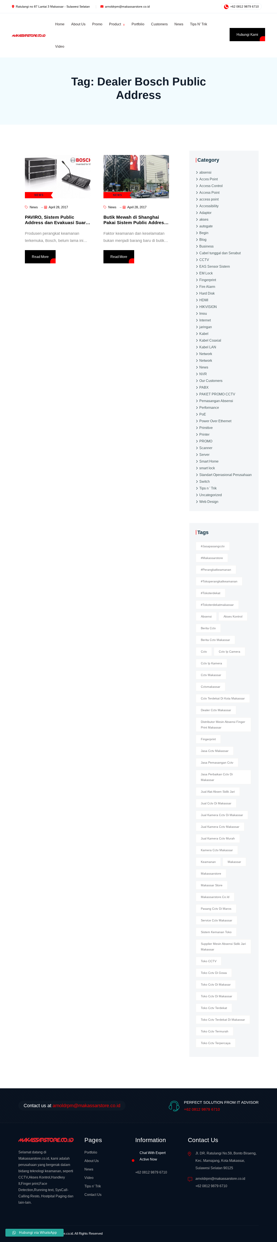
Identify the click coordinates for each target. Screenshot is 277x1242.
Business (206, 246)
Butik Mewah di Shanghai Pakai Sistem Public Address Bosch (135, 222)
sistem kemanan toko (216, 932)
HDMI (203, 300)
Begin (203, 233)
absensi (205, 172)
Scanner (205, 448)
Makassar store (211, 885)
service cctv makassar (216, 920)
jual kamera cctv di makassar (222, 815)
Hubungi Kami (247, 34)
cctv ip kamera (211, 663)
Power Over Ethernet (215, 421)
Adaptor (205, 212)
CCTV (204, 259)
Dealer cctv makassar (216, 710)
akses (203, 219)
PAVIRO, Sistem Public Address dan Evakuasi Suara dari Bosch (56, 222)
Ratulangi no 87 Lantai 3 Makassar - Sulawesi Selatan (53, 6)
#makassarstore (212, 558)
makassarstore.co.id (215, 897)
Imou (203, 313)
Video (88, 1178)
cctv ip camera (229, 651)
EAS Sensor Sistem (214, 266)
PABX (204, 387)
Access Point (209, 192)
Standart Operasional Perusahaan (225, 474)
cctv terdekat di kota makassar (223, 698)
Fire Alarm (207, 286)
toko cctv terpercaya (215, 1043)
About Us (91, 1161)
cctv (204, 651)
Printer (204, 434)
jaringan (205, 327)
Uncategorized (210, 495)
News (33, 207)
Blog (202, 239)
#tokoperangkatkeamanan (219, 581)
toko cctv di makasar (216, 984)
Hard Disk (207, 293)
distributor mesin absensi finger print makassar (223, 724)
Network (205, 353)
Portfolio (90, 1152)
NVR (203, 374)
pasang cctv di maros (216, 908)
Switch (204, 481)
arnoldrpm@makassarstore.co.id (127, 6)
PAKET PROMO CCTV (217, 394)
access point (209, 199)
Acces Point (208, 179)
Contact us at (72, 1105)
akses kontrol (233, 616)
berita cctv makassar (215, 640)
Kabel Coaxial (210, 340)
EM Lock (206, 273)
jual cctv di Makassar (216, 803)
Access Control (211, 185)
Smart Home (209, 461)
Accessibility (209, 206)
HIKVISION (208, 306)
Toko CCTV (208, 961)
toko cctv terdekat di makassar (223, 1019)
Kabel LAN (207, 347)
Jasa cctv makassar (215, 751)
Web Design (208, 501)
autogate (206, 226)
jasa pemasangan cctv (217, 762)
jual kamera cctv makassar (220, 826)
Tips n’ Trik (92, 1186)
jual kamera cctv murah (218, 838)
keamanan (208, 862)
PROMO (205, 441)
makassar (234, 862)
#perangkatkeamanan (216, 569)
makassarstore (211, 873)
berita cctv (208, 628)
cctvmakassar (210, 686)
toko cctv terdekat (214, 1008)
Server (204, 454)
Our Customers (210, 380)
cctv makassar (211, 675)
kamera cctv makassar (217, 850)
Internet (205, 320)
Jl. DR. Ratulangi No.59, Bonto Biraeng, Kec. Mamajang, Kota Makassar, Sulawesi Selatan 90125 (225, 1160)
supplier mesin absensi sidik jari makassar (223, 946)
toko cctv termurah (214, 1031)
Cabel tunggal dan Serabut (220, 253)
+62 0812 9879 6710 (244, 6)
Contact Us (92, 1194)
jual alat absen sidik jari (218, 791)
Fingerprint (207, 280)
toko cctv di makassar (216, 996)
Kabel (203, 333)
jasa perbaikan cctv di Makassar (217, 777)
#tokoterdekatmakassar (217, 604)
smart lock (207, 468)
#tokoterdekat (210, 593)
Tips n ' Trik (208, 488)
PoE (202, 414)
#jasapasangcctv (213, 546)
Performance (209, 407)
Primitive (206, 427)
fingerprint (208, 739)
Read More (40, 257)
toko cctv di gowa (214, 973)
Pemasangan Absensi (216, 401)
